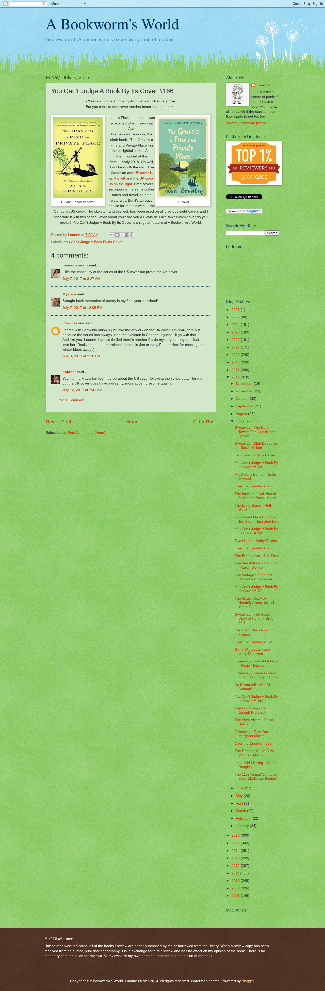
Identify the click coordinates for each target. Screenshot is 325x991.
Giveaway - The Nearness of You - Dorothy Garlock (256, 675)
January (243, 826)
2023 (236, 332)
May (240, 796)
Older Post (204, 421)
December (245, 384)
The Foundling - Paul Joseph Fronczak (251, 710)
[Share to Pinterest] (131, 234)
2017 (236, 377)
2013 (236, 858)
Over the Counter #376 (253, 486)
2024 (236, 325)
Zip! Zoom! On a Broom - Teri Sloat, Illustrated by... (257, 519)
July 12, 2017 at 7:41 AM (82, 390)
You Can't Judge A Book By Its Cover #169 (256, 465)
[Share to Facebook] (126, 234)
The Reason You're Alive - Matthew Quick (255, 753)
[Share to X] (121, 234)
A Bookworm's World (112, 23)
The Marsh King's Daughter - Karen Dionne (257, 565)
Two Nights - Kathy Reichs (256, 541)
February (244, 818)
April (240, 803)
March (241, 811)
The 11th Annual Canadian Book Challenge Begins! (256, 777)
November (245, 391)
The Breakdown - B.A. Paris (257, 556)
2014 (236, 851)
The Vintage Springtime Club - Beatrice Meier (253, 577)
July (239, 421)
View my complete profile (246, 123)
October (243, 399)
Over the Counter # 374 (254, 642)
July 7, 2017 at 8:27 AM (81, 279)
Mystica (69, 294)
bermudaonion (75, 265)
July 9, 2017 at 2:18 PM (81, 356)
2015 (236, 843)
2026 (236, 310)
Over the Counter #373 (253, 743)
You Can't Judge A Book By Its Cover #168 (256, 531)
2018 (236, 370)
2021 (236, 347)
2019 (236, 362)
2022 (236, 340)
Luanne (263, 85)
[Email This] (112, 234)
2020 (236, 355)
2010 (236, 881)
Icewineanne (73, 323)
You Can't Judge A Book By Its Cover (93, 242)
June (240, 788)
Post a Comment (70, 400)
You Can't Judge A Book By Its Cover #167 (256, 589)
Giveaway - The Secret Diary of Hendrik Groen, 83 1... (256, 619)
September (245, 406)
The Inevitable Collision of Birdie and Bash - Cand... (257, 496)
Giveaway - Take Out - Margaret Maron (252, 734)
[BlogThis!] (117, 234)
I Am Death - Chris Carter (255, 455)
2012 (236, 866)
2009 (236, 888)
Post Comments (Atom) (86, 433)
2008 (236, 896)
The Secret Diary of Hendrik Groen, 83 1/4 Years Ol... (254, 603)
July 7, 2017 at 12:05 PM (82, 308)
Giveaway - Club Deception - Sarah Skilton (256, 446)
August (242, 414)
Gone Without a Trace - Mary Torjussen (253, 652)
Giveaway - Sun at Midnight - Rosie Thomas (257, 663)
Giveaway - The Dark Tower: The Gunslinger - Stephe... (256, 432)
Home (132, 421)
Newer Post (58, 421)
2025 (236, 317)
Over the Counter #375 (253, 548)
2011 (236, 873)
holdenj (69, 372)
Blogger (248, 981)
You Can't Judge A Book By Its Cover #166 (256, 699)
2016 (236, 835)
